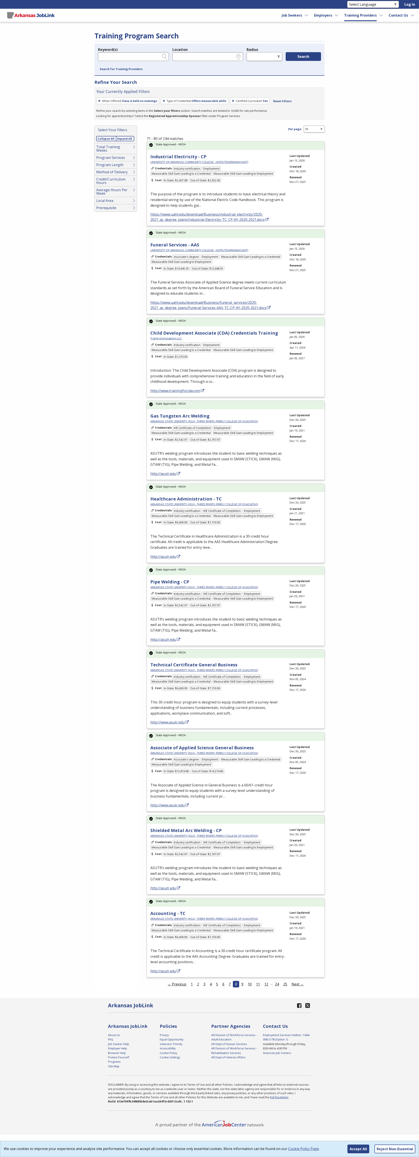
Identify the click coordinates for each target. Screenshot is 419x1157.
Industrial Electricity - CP (178, 157)
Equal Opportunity (171, 1039)
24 (277, 984)
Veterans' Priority (171, 1044)
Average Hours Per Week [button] (111, 191)
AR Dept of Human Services (229, 1044)
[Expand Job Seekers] (306, 15)
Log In (409, 4)
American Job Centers (277, 1053)
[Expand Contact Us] (412, 15)
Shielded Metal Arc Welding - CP (186, 830)
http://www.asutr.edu (167, 722)
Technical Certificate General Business (193, 665)
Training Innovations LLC (166, 338)
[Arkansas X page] (307, 1005)
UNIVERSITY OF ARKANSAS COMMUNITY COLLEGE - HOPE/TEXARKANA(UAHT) (199, 162)
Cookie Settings (170, 1057)
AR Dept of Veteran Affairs (228, 1057)
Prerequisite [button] (106, 207)
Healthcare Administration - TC (186, 499)
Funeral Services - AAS (174, 245)
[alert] (236, 145)
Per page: (295, 129)
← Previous (177, 984)
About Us (114, 1035)
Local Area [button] (104, 200)
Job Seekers (292, 15)
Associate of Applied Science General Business (202, 748)
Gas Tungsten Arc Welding (180, 416)
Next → (298, 984)
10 (250, 984)
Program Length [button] (110, 164)
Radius (252, 49)
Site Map (113, 1066)
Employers (323, 15)
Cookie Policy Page (303, 1148)
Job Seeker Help (118, 1044)
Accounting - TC (167, 913)
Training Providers (360, 15)
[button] (121, 69)
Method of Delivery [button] (112, 172)
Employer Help (117, 1048)
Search (303, 56)
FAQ (110, 1039)
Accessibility (167, 1048)
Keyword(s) (108, 49)
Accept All (358, 1149)
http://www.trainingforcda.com (175, 390)
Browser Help (117, 1053)
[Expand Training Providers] (381, 15)
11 (258, 984)
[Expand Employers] (336, 15)
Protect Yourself (118, 1057)
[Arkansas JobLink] (30, 15)
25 (285, 984)
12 (266, 984)
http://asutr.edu (163, 473)
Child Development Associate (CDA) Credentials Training (214, 333)
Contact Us (398, 15)
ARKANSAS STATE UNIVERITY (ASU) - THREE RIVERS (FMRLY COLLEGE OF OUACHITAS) (204, 421)
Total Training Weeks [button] (108, 148)
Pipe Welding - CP (169, 582)
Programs (114, 1062)
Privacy (164, 1035)
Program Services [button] (110, 157)
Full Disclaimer (279, 1097)
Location (180, 49)
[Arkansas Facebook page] (299, 1005)
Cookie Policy (168, 1053)
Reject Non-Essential (395, 1149)
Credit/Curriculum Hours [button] (110, 181)
